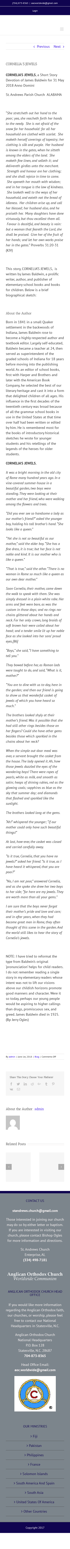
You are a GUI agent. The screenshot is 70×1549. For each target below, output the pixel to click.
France (35, 1464)
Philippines (35, 1455)
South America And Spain (35, 1483)
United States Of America (35, 1502)
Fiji (35, 1436)
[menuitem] (35, 10)
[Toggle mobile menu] (62, 29)
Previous (43, 46)
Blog (37, 1056)
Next (57, 46)
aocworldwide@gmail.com (44, 3)
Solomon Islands (35, 1474)
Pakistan (35, 1445)
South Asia (35, 1492)
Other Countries (35, 1511)
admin (12, 1056)
